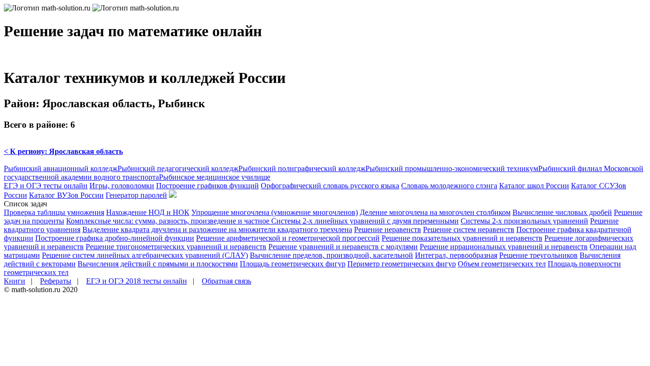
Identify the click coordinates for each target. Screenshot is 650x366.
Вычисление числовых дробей (562, 212)
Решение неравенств (387, 229)
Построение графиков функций (207, 186)
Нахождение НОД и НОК (147, 212)
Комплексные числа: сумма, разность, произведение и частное (168, 221)
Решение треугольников (538, 255)
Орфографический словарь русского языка (330, 186)
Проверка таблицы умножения (54, 212)
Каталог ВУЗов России (66, 195)
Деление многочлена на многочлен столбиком (435, 212)
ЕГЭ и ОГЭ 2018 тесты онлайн (136, 281)
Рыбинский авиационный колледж (61, 168)
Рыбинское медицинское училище (214, 177)
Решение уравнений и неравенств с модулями (343, 247)
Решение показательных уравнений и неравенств (462, 238)
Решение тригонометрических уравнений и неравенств (176, 247)
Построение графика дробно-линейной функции (114, 238)
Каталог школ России (534, 186)
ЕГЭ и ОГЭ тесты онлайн (46, 186)
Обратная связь (226, 281)
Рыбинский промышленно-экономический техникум (451, 168)
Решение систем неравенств (468, 229)
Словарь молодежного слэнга (449, 186)
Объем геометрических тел (502, 264)
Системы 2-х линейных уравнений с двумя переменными (365, 221)
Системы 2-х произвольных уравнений (524, 221)
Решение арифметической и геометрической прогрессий (288, 238)
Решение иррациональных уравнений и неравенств (504, 247)
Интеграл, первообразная (456, 255)
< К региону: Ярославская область (63, 151)
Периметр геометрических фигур (401, 264)
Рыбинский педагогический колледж (178, 168)
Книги (14, 281)
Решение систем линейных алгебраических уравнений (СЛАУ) (145, 255)
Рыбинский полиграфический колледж (301, 168)
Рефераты (55, 281)
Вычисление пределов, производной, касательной (331, 255)
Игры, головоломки (121, 186)
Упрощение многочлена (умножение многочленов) (274, 212)
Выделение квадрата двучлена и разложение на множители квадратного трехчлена (217, 229)
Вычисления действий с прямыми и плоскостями (158, 264)
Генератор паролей (136, 195)
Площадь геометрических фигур (292, 264)
